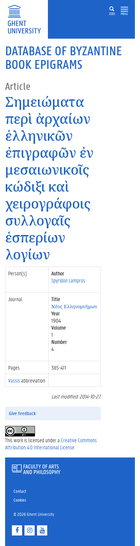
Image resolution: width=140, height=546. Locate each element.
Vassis (14, 380)
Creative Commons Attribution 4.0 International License (51, 443)
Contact (20, 491)
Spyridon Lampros (68, 280)
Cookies (20, 500)
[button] (124, 9)
